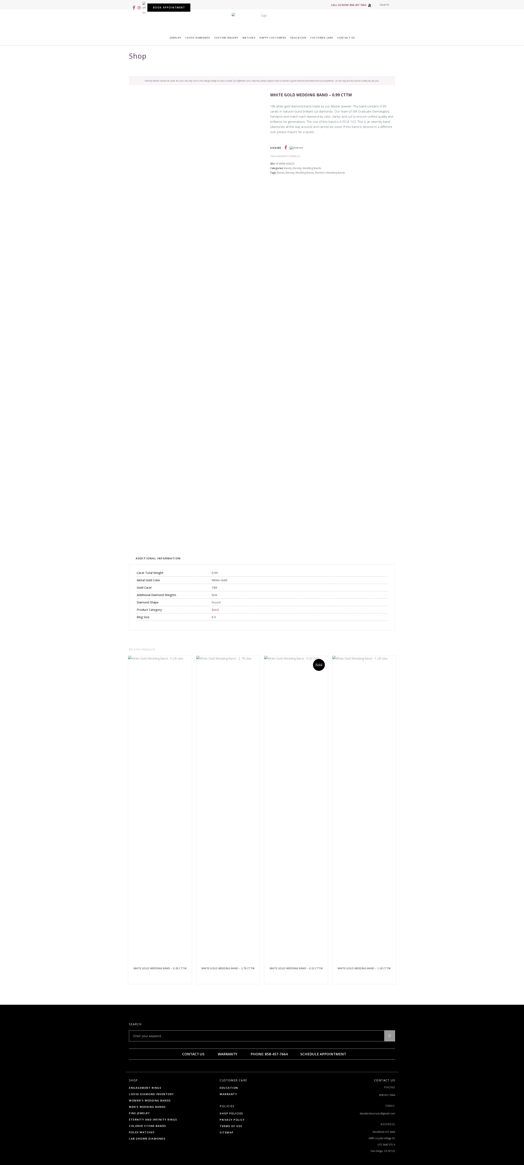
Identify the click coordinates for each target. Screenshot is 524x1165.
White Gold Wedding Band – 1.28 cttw (364, 968)
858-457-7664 (387, 1095)
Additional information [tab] (158, 558)
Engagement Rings (145, 1088)
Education (229, 1088)
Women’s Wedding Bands (150, 1100)
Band (215, 610)
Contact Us (192, 1054)
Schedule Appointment (322, 1054)
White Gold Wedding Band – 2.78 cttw (228, 968)
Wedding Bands (312, 168)
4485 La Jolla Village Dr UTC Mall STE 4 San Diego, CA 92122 (381, 1144)
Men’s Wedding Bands (147, 1107)
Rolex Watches (142, 1132)
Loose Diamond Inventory (151, 1094)
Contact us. (294, 156)
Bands (287, 168)
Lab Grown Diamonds (147, 1138)
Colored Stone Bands (147, 1126)
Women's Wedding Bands (330, 172)
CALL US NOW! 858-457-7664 (348, 5)
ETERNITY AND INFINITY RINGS (153, 1119)
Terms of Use (231, 1126)
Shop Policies (231, 1113)
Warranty (227, 1054)
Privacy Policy (232, 1120)
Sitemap (227, 1132)
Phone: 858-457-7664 (269, 1054)
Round (216, 602)
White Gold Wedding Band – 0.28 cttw (160, 968)
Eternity (297, 168)
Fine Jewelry (139, 1113)
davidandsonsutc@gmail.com (377, 1113)
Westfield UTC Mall (384, 1132)
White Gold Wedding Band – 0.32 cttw (296, 968)
